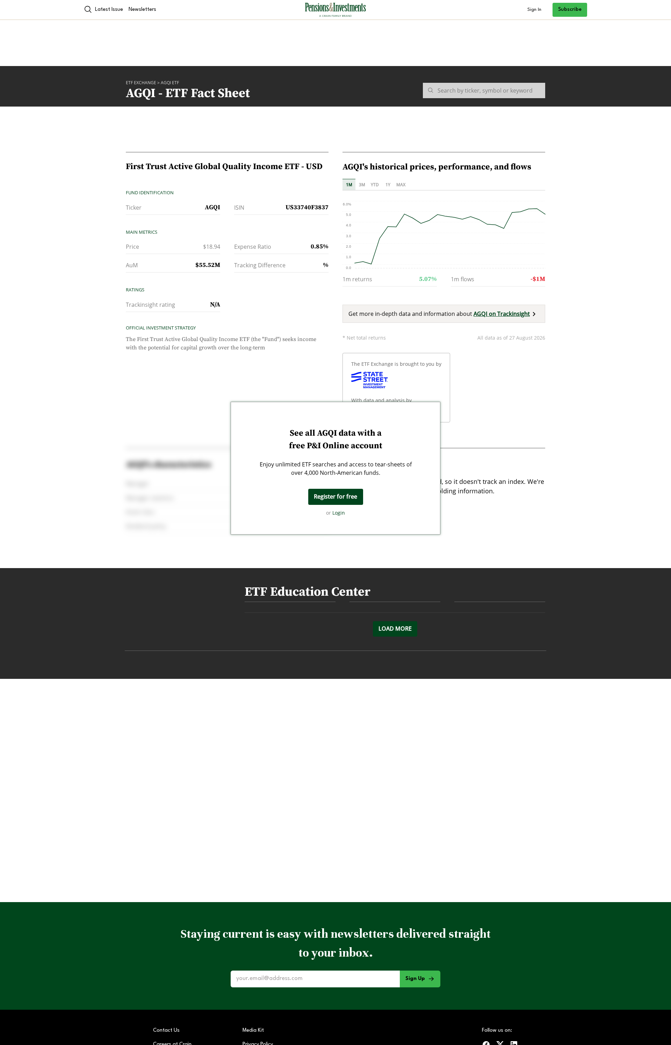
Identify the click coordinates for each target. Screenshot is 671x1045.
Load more (395, 628)
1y (387, 185)
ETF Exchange (141, 83)
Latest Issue (109, 9)
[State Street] (369, 380)
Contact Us (166, 1030)
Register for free (335, 496)
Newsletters (142, 9)
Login (338, 512)
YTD (375, 185)
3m (362, 185)
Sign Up (415, 978)
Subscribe (570, 9)
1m (349, 185)
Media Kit (253, 1030)
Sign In (534, 9)
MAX (400, 185)
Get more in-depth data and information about (439, 314)
